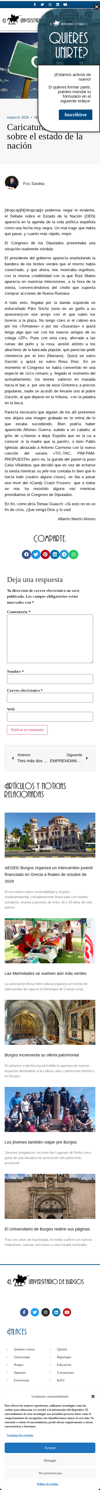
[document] (50, 745)
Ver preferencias (50, 1473)
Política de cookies (47, 1484)
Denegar (50, 1460)
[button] (93, 1396)
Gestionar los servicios (20, 1435)
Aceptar (50, 1448)
